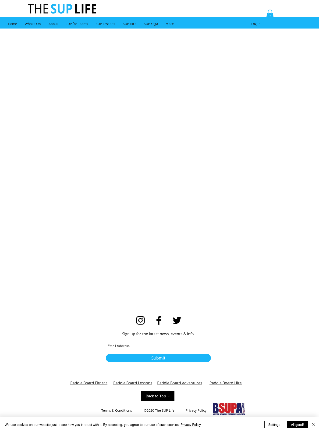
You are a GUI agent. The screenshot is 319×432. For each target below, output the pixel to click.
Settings (274, 424)
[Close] (313, 424)
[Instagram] (140, 320)
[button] (270, 14)
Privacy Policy (191, 424)
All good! (297, 424)
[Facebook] (158, 320)
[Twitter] (177, 320)
